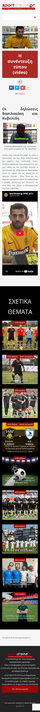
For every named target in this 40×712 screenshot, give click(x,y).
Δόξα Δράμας (20, 93)
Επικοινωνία (22, 689)
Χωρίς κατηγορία (26, 356)
